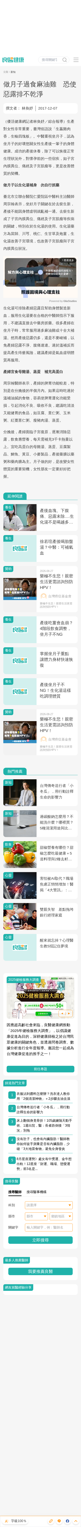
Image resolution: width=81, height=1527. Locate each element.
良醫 (5, 72)
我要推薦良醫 (40, 1271)
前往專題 (40, 1069)
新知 (13, 72)
